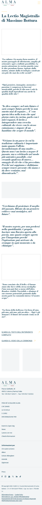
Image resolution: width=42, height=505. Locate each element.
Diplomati (5, 463)
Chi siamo (6, 406)
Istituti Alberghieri (8, 456)
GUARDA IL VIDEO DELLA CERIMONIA (17, 341)
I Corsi (4, 413)
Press (3, 472)
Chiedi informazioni (8, 436)
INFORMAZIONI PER (9, 417)
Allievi (3, 452)
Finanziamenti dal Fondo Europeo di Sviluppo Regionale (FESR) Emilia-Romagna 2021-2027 (19, 500)
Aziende (4, 459)
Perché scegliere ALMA (11, 403)
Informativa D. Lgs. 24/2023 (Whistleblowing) (15, 497)
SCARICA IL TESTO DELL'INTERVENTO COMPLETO (17, 333)
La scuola (6, 410)
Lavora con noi (7, 433)
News (4, 429)
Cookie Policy (19, 495)
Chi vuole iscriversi (8, 449)
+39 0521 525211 (10, 394)
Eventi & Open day (8, 426)
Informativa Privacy (7, 495)
